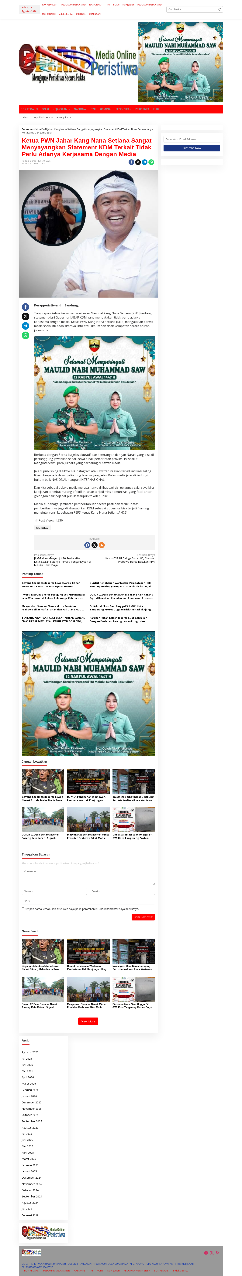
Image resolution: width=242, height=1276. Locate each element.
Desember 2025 (31, 1102)
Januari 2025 (29, 1171)
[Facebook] (87, 545)
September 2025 (32, 1121)
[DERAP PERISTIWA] (78, 63)
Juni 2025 (27, 1140)
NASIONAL (27, 163)
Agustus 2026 (30, 1052)
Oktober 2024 (30, 1190)
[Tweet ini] (138, 162)
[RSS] (102, 545)
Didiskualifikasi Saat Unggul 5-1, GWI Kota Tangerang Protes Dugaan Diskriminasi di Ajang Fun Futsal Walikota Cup (120, 607)
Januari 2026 (29, 1096)
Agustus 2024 (30, 1202)
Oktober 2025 (30, 1115)
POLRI (100, 1270)
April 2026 (28, 1077)
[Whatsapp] (151, 162)
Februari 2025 (30, 1165)
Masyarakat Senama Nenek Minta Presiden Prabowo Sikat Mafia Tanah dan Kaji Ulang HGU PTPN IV (51, 607)
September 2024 (32, 1196)
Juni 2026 (27, 1065)
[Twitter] (95, 545)
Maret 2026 (29, 1083)
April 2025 (28, 1152)
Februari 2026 (30, 1090)
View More (88, 1021)
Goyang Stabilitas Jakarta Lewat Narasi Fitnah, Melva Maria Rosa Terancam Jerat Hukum (51, 584)
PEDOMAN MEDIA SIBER (56, 1270)
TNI (91, 1270)
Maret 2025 (29, 1159)
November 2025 (32, 1108)
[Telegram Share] (144, 162)
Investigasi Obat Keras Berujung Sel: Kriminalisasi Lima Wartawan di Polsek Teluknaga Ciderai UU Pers (53, 596)
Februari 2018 (30, 1215)
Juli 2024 (27, 1209)
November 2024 (32, 1184)
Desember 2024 (31, 1177)
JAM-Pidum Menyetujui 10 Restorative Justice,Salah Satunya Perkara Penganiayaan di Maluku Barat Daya (62, 560)
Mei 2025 (27, 1146)
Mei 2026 (27, 1071)
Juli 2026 (27, 1058)
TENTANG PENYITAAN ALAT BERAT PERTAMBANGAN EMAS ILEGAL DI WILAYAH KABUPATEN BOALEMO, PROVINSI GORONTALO (53, 619)
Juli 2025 (27, 1134)
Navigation (113, 1270)
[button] (220, 9)
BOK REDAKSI (31, 1270)
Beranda (27, 129)
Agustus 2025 (30, 1127)
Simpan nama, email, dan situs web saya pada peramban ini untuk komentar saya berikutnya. (82, 909)
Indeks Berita (180, 1270)
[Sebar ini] (131, 162)
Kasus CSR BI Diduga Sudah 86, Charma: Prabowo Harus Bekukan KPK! (130, 558)
